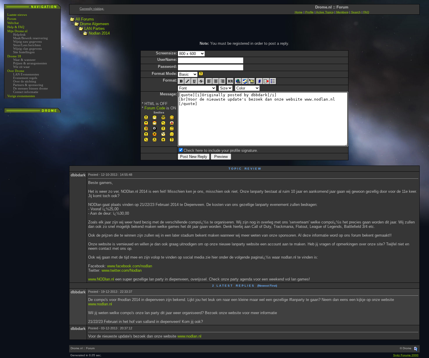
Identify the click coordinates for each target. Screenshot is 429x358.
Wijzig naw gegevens (27, 41)
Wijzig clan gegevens (27, 48)
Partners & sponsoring (28, 85)
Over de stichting (24, 81)
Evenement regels (25, 78)
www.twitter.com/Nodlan (122, 270)
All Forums (85, 19)
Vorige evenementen (21, 96)
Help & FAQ (15, 27)
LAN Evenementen (26, 74)
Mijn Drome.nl (17, 31)
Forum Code (154, 108)
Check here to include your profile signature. (221, 150)
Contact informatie (25, 92)
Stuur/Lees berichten (27, 45)
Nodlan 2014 (99, 33)
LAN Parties (94, 28)
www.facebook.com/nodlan (129, 266)
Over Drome (15, 71)
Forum (11, 18)
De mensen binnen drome (30, 88)
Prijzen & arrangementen (30, 63)
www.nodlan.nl (100, 304)
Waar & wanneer (24, 59)
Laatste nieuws (17, 14)
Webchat (13, 23)
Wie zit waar (21, 66)
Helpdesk (19, 34)
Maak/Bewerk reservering (30, 38)
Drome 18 (14, 56)
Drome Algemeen (94, 24)
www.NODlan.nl (101, 279)
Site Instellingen (24, 52)
